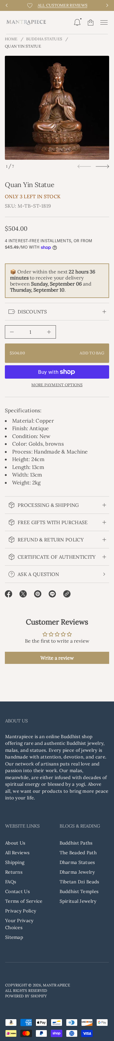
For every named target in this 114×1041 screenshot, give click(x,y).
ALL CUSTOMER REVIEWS (62, 5)
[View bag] (90, 22)
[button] (77, 22)
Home (11, 39)
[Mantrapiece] (26, 22)
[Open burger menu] (104, 22)
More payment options (56, 385)
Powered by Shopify (26, 996)
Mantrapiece (56, 985)
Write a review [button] (57, 658)
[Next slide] (102, 166)
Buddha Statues (44, 39)
